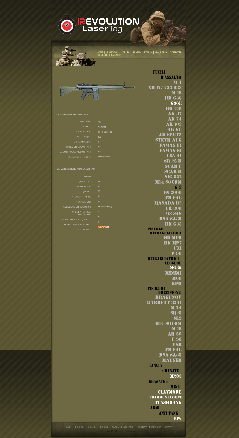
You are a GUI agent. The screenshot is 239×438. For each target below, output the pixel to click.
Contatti (175, 52)
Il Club (124, 52)
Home (100, 52)
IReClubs (102, 55)
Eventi (115, 55)
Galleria (161, 52)
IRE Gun (136, 52)
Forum (148, 52)
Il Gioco (112, 52)
